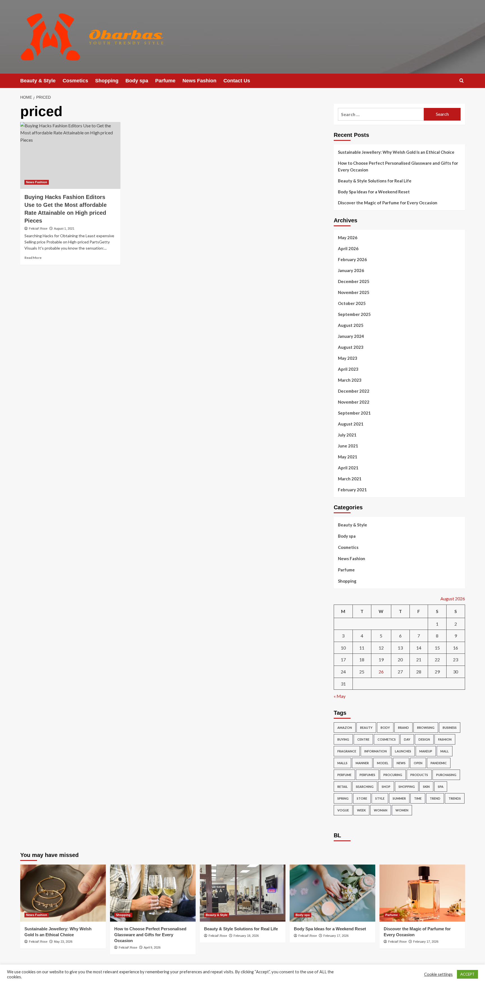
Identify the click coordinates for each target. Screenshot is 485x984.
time (418, 798)
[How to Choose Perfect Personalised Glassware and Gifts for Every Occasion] (153, 893)
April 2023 (348, 369)
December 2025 (353, 281)
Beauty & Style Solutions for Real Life (374, 180)
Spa (440, 786)
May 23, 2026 (63, 941)
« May (340, 696)
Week (361, 810)
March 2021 (350, 478)
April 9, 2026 (152, 947)
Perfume (344, 775)
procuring (392, 775)
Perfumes (367, 775)
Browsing (425, 727)
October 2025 (352, 303)
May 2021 (347, 456)
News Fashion (199, 80)
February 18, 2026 (246, 935)
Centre (363, 739)
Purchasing (446, 775)
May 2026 (347, 237)
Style (380, 798)
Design (424, 739)
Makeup (425, 751)
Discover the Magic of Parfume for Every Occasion (387, 202)
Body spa (136, 80)
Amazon (344, 727)
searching (365, 786)
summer (399, 798)
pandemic (439, 763)
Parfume (165, 80)
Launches (403, 751)
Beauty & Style (38, 80)
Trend (435, 798)
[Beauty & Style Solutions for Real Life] (242, 893)
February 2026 (352, 259)
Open (418, 763)
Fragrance (346, 751)
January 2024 (351, 336)
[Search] (461, 81)
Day (407, 739)
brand (403, 727)
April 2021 (348, 467)
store (362, 798)
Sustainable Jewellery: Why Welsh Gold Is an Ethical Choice (396, 152)
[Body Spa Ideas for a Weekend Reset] (332, 893)
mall (444, 751)
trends (455, 798)
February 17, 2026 (336, 935)
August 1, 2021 (64, 228)
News (401, 763)
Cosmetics (75, 80)
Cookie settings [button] (438, 974)
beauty (366, 727)
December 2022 (353, 390)
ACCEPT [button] (467, 974)
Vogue (343, 810)
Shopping (106, 80)
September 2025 (354, 314)
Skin (426, 786)
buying (343, 739)
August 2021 (350, 423)
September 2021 (354, 412)
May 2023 (347, 358)
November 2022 (353, 401)
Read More (33, 257)
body (385, 727)
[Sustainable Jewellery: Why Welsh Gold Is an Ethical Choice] (63, 893)
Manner (362, 763)
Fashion (445, 739)
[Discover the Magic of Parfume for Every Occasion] (422, 893)
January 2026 (351, 270)
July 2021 (347, 434)
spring (343, 798)
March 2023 (350, 380)
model (382, 763)
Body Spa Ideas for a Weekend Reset (374, 191)
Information (375, 751)
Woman (380, 810)
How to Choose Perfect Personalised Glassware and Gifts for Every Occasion (398, 166)
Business (450, 727)
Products (419, 775)
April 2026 (348, 248)
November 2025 (353, 292)
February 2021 (352, 489)
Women (401, 810)
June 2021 (348, 445)
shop (386, 786)
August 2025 (350, 325)
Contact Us (236, 80)
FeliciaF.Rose (38, 228)
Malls (342, 763)
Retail (342, 786)
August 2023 (350, 347)
